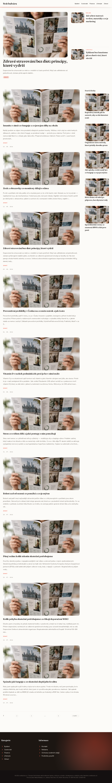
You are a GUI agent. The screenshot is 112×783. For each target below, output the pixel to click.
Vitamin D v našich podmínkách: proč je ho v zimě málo (31, 373)
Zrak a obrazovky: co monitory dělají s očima (26, 188)
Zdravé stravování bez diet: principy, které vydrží (35, 63)
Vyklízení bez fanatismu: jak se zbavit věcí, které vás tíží (97, 55)
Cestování (84, 4)
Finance (92, 4)
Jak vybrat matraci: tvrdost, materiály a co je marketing (97, 19)
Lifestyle (99, 4)
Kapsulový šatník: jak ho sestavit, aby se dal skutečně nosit (96, 115)
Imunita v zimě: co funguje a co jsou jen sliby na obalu (30, 125)
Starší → (75, 715)
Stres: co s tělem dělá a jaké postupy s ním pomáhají (29, 433)
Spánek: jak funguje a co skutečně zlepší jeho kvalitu (30, 681)
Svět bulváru (10, 3)
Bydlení (77, 4)
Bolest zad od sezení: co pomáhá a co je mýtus (26, 493)
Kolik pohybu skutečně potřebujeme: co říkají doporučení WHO (35, 619)
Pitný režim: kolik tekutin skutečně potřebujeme (28, 556)
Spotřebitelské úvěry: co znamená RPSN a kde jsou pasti (95, 227)
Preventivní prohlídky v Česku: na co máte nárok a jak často (34, 311)
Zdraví (106, 4)
